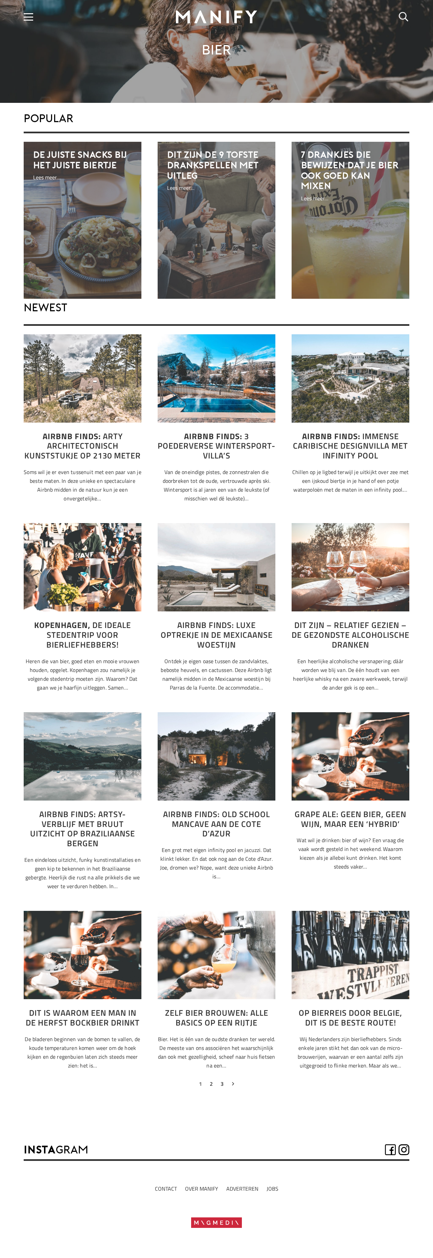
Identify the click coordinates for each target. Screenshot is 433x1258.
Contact (166, 1189)
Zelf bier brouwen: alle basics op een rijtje (216, 1018)
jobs (272, 1189)
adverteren (242, 1189)
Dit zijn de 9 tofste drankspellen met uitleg (213, 165)
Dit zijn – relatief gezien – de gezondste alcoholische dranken (350, 635)
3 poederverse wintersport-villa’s (216, 446)
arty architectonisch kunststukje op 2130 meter (82, 446)
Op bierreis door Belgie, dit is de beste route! (350, 1018)
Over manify (201, 1189)
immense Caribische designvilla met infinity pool (350, 446)
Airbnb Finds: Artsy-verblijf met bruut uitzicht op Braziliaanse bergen (82, 828)
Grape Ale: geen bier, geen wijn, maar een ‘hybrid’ (350, 819)
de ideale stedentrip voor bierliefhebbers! (82, 635)
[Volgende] (232, 1085)
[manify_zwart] (216, 16)
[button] (28, 17)
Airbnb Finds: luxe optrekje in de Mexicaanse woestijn (217, 635)
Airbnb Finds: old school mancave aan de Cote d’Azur (216, 824)
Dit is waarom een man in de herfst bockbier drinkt (83, 1018)
